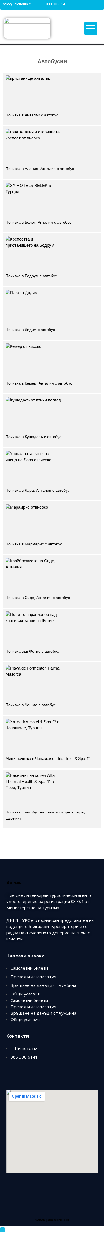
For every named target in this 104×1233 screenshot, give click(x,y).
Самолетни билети (29, 968)
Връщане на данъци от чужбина (43, 985)
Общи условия (25, 994)
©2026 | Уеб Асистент (52, 1220)
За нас (13, 882)
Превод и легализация (33, 976)
